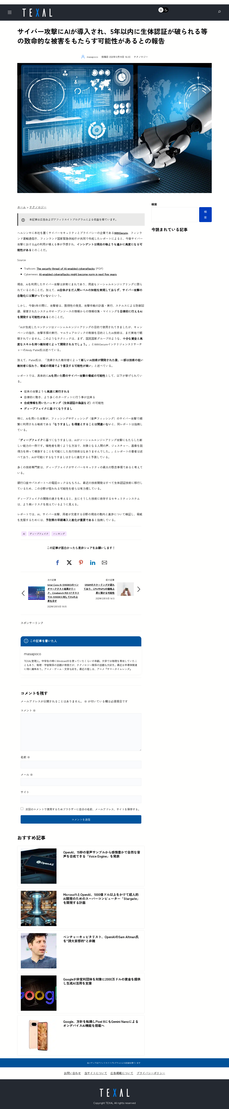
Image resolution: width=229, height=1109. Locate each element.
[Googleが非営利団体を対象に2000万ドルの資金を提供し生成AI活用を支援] (38, 978)
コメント (28, 710)
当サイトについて (95, 1073)
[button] (57, 562)
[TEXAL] (37, 10)
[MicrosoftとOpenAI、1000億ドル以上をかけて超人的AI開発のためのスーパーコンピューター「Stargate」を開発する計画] (38, 893)
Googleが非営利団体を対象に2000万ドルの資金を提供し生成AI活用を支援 (101, 981)
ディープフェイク (39, 533)
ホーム (21, 207)
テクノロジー (141, 56)
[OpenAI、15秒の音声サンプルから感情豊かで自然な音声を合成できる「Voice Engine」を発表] (38, 851)
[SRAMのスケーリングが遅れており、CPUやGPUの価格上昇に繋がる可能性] (125, 585)
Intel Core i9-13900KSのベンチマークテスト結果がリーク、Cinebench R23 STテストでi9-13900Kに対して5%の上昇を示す (63, 593)
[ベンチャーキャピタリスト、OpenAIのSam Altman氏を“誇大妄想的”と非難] (38, 936)
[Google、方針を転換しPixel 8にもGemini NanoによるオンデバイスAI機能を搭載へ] (38, 1020)
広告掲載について (121, 1073)
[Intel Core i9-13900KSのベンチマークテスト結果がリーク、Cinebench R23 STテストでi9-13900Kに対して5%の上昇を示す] (36, 589)
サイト (25, 792)
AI (35, 244)
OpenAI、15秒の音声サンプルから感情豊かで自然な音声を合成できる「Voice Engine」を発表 (101, 854)
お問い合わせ (72, 1073)
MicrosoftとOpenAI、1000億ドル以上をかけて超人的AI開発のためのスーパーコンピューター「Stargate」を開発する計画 (101, 898)
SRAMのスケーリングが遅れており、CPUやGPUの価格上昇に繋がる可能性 (99, 588)
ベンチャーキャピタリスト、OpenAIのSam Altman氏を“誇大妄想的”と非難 (101, 938)
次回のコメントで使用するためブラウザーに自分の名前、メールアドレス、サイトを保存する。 (83, 809)
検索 (154, 204)
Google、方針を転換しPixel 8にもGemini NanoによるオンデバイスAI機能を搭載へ (100, 1023)
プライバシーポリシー (151, 1073)
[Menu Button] (10, 13)
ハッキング (59, 533)
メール (27, 774)
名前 (25, 757)
